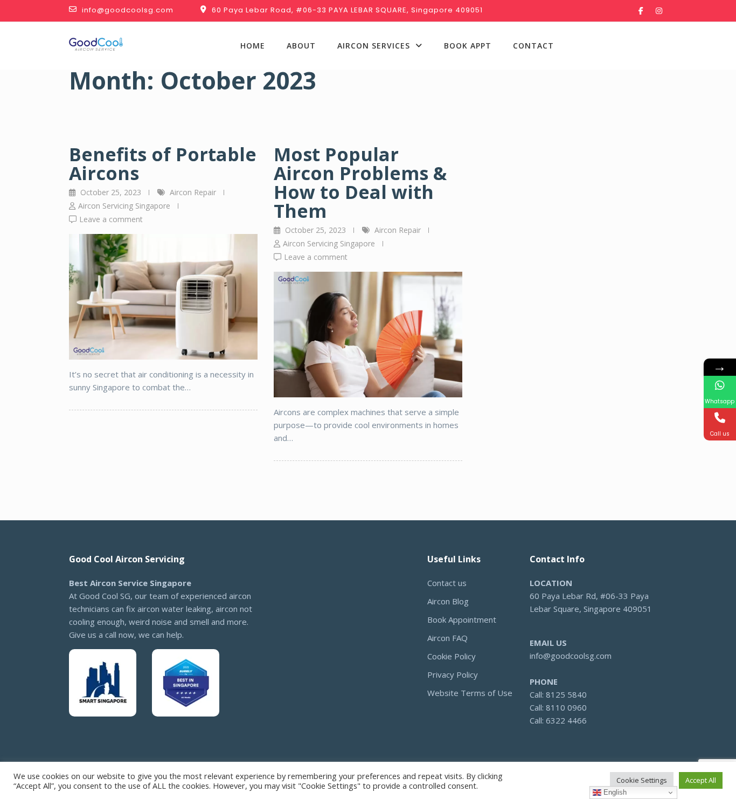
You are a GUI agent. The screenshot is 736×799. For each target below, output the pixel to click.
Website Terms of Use (469, 692)
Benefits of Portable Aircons (162, 163)
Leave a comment (111, 219)
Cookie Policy (451, 656)
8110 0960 (566, 707)
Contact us (447, 582)
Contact (533, 45)
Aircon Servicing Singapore (124, 206)
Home (252, 45)
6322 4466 (632, 52)
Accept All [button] (700, 780)
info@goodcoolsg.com (571, 655)
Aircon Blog (448, 601)
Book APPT (467, 45)
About (301, 45)
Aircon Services (373, 45)
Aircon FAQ (447, 637)
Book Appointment (461, 619)
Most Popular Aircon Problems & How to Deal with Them (360, 182)
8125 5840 (611, 39)
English (614, 792)
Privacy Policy (452, 674)
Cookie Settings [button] (641, 780)
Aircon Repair (193, 192)
